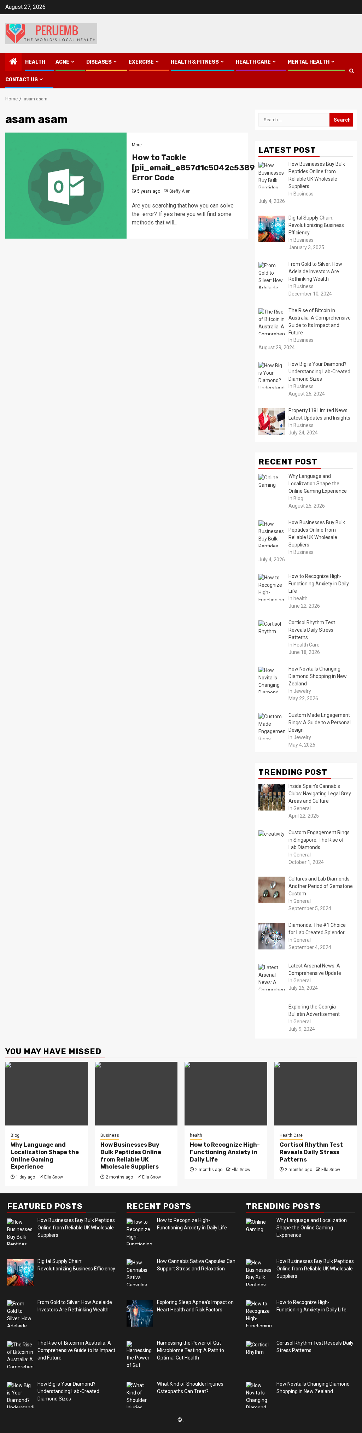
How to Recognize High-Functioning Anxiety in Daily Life (225, 1152)
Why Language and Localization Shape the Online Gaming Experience (45, 1155)
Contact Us (21, 80)
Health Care (253, 62)
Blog (15, 1135)
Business (109, 1135)
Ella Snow (53, 1177)
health (35, 62)
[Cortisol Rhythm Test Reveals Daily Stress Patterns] (315, 1093)
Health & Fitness (195, 62)
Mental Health (308, 62)
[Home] (13, 62)
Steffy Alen (180, 191)
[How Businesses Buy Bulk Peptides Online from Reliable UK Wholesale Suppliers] (136, 1093)
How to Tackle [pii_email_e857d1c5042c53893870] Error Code (205, 167)
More (137, 144)
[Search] (351, 71)
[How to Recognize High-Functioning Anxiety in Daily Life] (226, 1093)
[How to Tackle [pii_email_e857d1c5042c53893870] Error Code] (66, 186)
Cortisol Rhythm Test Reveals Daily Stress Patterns (311, 1152)
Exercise (141, 62)
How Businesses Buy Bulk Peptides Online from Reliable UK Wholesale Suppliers (130, 1155)
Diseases (99, 62)
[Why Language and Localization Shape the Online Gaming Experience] (46, 1093)
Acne (62, 62)
